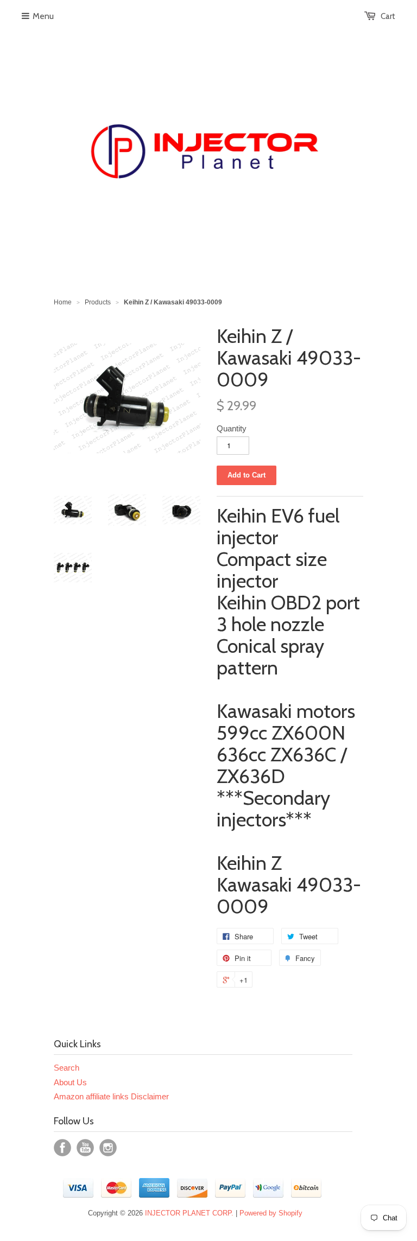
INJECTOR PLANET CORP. (189, 1213)
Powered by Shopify (270, 1213)
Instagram (108, 1147)
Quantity (232, 428)
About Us (70, 1082)
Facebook (62, 1147)
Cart (388, 16)
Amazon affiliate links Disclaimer (111, 1096)
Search (66, 1067)
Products (98, 302)
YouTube (85, 1147)
